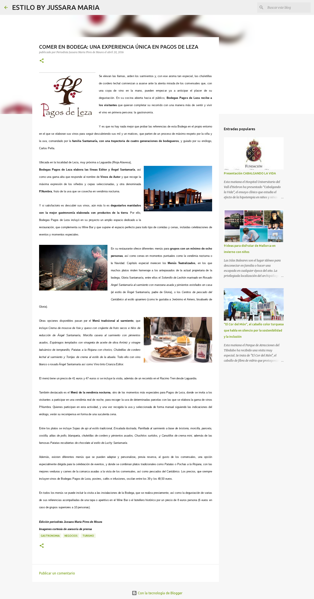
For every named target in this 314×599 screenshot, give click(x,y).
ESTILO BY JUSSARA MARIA (56, 7)
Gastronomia (50, 535)
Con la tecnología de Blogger (159, 593)
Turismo (88, 535)
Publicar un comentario (57, 573)
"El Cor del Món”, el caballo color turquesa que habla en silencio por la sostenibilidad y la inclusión (254, 330)
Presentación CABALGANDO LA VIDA (250, 173)
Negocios (71, 535)
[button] (41, 61)
